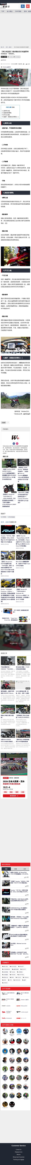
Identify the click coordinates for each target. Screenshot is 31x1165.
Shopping (3, 3)
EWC (5, 980)
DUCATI (24, 969)
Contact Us (18, 1149)
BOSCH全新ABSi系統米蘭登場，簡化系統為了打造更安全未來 (20, 935)
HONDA (11, 56)
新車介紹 (6, 977)
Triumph (13, 972)
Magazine (15, 3)
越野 (25, 980)
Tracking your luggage (18, 1159)
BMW (12, 977)
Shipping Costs (18, 1152)
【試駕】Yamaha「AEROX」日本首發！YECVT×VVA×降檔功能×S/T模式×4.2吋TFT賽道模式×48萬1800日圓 (20, 882)
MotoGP (22, 966)
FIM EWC (13, 974)
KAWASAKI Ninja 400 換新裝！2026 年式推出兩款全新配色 (19, 908)
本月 (25, 869)
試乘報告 (20, 972)
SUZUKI (19, 977)
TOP (2, 11)
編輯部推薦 (16, 969)
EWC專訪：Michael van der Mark (18, 944)
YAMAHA (26, 977)
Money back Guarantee (18, 1157)
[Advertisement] (15, 30)
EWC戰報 (18, 11)
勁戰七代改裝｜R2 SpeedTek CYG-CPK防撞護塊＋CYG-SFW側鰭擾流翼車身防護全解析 (20, 873)
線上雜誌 (9, 11)
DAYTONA (21, 974)
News (9, 3)
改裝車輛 (6, 972)
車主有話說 (17, 56)
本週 (15, 869)
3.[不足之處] (6, 114)
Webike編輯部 (7, 67)
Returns (19, 1154)
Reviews (27, 3)
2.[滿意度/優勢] (6, 112)
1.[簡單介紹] (6, 110)
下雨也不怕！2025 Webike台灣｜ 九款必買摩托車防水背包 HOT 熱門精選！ (20, 899)
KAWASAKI (17, 980)
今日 (6, 869)
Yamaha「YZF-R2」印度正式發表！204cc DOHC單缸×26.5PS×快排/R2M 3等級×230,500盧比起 (19, 891)
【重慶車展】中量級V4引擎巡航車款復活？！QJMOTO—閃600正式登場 (20, 926)
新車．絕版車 (4, 56)
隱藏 (13, 107)
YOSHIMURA (7, 969)
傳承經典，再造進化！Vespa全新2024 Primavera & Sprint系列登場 (20, 917)
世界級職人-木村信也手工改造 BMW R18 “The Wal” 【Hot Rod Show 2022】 (20, 953)
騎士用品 (6, 966)
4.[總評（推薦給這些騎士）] (10, 116)
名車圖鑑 (6, 974)
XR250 (4, 60)
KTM (10, 980)
